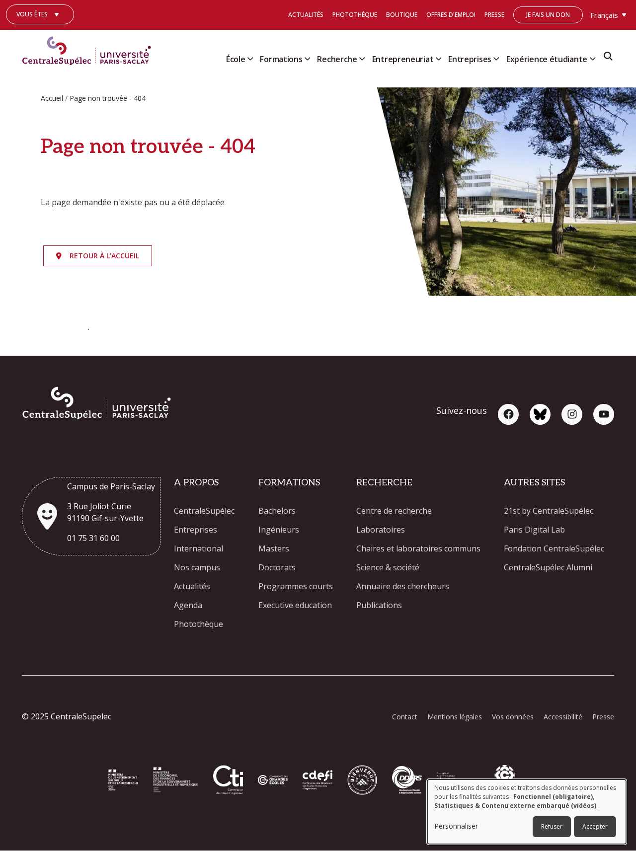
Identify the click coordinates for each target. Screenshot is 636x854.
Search (608, 59)
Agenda (188, 605)
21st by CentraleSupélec (548, 510)
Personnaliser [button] (456, 826)
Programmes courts (295, 586)
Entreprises (469, 59)
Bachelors (277, 510)
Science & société (387, 567)
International (198, 548)
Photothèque (354, 14)
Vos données (513, 716)
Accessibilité (563, 716)
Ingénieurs (278, 529)
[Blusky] (540, 414)
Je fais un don (548, 14)
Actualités (305, 14)
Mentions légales (454, 716)
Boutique (401, 14)
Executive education (295, 605)
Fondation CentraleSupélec (554, 548)
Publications (379, 605)
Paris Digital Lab (534, 529)
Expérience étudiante (546, 59)
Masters (273, 548)
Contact (404, 716)
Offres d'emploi (451, 14)
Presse (494, 14)
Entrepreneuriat (403, 59)
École (235, 59)
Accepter (595, 826)
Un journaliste (40, 29)
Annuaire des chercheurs (402, 586)
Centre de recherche (394, 510)
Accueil (52, 98)
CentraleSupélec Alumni (548, 567)
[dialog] (526, 811)
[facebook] (508, 414)
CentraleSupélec (204, 510)
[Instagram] (571, 414)
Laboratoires (380, 529)
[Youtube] (603, 414)
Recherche (337, 59)
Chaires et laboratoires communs (418, 548)
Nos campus (197, 567)
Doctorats (277, 567)
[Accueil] (90, 48)
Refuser (551, 826)
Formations (281, 59)
